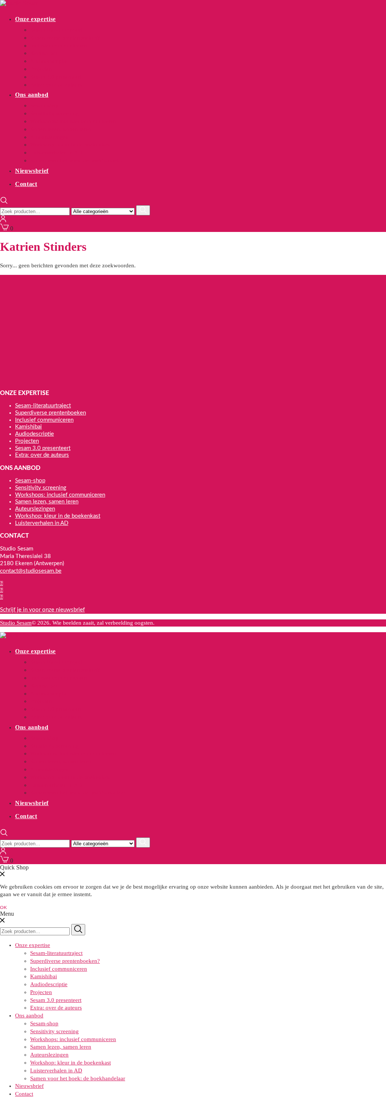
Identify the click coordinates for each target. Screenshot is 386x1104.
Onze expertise (35, 19)
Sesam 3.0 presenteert (55, 77)
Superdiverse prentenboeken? (65, 38)
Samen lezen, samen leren (60, 129)
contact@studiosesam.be (30, 571)
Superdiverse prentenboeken (50, 413)
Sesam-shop (44, 105)
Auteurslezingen (49, 137)
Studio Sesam (16, 623)
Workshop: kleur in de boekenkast (70, 145)
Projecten (41, 69)
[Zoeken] (143, 210)
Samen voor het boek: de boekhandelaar (77, 160)
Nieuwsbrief (32, 171)
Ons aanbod (31, 94)
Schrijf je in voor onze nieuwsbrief (42, 610)
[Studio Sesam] (19, 3)
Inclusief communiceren (58, 46)
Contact (26, 184)
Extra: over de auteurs (56, 85)
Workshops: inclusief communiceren (73, 121)
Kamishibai (43, 53)
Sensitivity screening (54, 113)
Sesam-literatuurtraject (56, 30)
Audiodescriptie (48, 61)
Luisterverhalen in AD (56, 152)
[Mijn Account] (3, 220)
